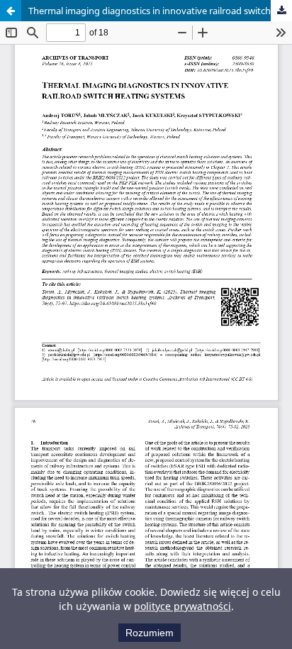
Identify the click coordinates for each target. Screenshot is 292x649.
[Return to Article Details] (10, 10)
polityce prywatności (182, 606)
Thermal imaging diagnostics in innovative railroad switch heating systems (160, 10)
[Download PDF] (281, 10)
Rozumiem (149, 632)
